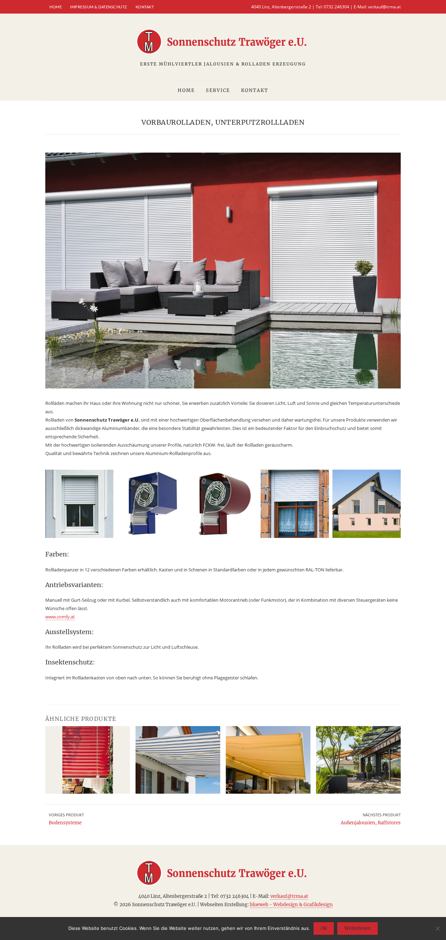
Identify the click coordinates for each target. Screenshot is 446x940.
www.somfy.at (60, 617)
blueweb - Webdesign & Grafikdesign (291, 905)
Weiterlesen (357, 928)
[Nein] (437, 928)
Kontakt (145, 7)
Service (218, 90)
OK (324, 928)
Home (55, 7)
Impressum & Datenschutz (98, 7)
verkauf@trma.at (384, 7)
